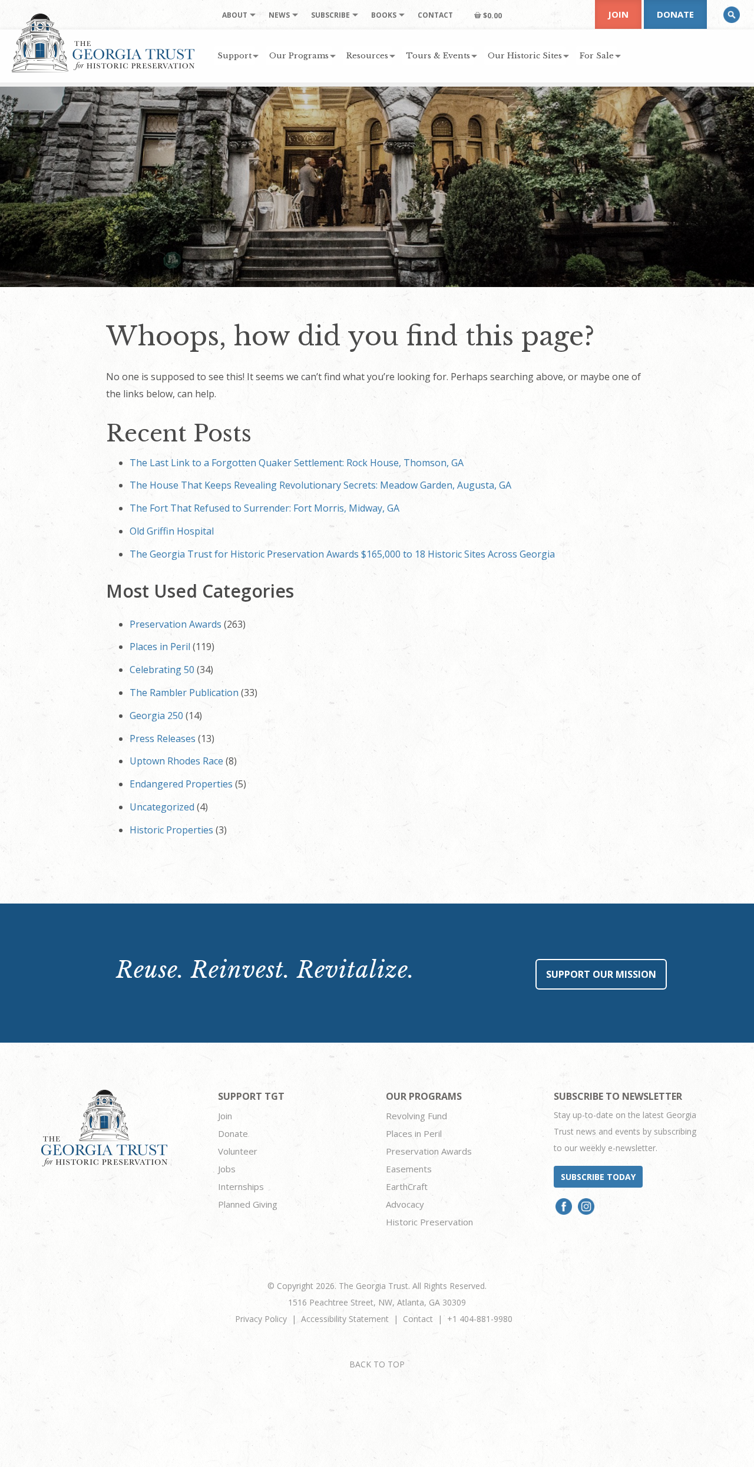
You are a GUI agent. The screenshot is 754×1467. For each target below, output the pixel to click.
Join (618, 14)
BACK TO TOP (377, 1364)
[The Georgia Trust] (103, 43)
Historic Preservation (429, 1222)
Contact (418, 1318)
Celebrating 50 (162, 669)
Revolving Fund (416, 1116)
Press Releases (163, 738)
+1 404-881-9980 (479, 1318)
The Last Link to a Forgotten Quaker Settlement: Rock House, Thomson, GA (297, 462)
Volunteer (237, 1151)
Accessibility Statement (345, 1318)
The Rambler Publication (184, 692)
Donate (675, 14)
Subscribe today (598, 1176)
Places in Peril (160, 646)
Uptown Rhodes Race (176, 760)
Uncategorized (162, 806)
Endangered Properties (181, 783)
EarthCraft (407, 1186)
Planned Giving (247, 1204)
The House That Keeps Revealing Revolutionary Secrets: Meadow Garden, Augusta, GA (320, 485)
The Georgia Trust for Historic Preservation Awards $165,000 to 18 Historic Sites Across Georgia (342, 554)
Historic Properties (171, 829)
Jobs (227, 1169)
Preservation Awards (175, 624)
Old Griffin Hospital (172, 531)
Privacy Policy (261, 1318)
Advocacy (405, 1204)
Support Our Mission (601, 974)
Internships (241, 1186)
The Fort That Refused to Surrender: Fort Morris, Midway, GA (264, 508)
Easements (409, 1169)
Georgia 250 (156, 715)
